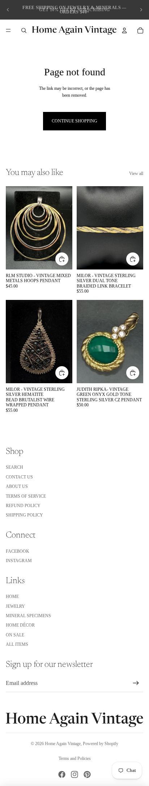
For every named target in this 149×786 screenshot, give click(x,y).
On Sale (15, 634)
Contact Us (19, 477)
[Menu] (8, 30)
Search (14, 467)
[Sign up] (136, 683)
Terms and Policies (75, 758)
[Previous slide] (8, 10)
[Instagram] (74, 774)
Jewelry (15, 606)
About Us (17, 486)
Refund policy (23, 505)
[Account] (124, 30)
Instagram (19, 560)
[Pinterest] (87, 774)
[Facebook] (62, 774)
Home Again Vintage (63, 743)
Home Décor (20, 625)
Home (12, 596)
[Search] (24, 30)
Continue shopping (74, 121)
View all (136, 173)
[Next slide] (141, 10)
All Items (17, 644)
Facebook (17, 551)
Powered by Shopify (100, 743)
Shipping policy (24, 515)
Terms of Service (26, 496)
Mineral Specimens (28, 615)
